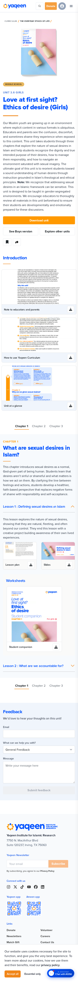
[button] (39, 506)
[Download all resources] (70, 309)
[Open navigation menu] (71, 6)
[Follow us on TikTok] (22, 887)
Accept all (12, 974)
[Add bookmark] (7, 242)
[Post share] (17, 242)
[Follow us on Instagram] (8, 887)
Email (6, 727)
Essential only (32, 974)
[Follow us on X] (15, 887)
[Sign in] (62, 6)
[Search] (39, 6)
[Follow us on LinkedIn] (42, 887)
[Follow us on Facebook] (36, 887)
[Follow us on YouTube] (29, 887)
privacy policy (50, 965)
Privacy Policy (47, 871)
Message (8, 758)
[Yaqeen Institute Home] (14, 6)
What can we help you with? (19, 743)
